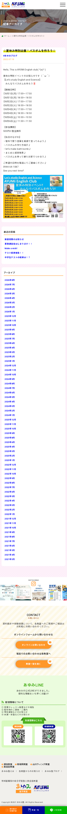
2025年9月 (10, 329)
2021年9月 (10, 532)
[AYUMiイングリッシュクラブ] (42, 788)
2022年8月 (10, 483)
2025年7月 (10, 339)
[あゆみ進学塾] (25, 788)
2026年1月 (10, 311)
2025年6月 (10, 343)
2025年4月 (10, 348)
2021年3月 (10, 559)
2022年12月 (10, 465)
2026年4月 (10, 298)
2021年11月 (10, 523)
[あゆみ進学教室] (31, 4)
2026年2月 (10, 307)
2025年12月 (10, 316)
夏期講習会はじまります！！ (18, 244)
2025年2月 (10, 356)
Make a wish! (11, 248)
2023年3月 (10, 451)
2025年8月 (10, 334)
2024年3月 (10, 406)
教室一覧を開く (33, 664)
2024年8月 (10, 383)
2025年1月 (10, 361)
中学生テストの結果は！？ (17, 257)
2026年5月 (10, 293)
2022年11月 (10, 469)
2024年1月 (10, 415)
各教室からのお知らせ (29, 771)
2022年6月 (10, 492)
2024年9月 (10, 379)
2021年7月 (10, 541)
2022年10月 (10, 474)
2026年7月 (10, 284)
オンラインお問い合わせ (33, 645)
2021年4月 (10, 555)
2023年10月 (10, 429)
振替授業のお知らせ (14, 239)
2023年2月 (10, 456)
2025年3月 (10, 352)
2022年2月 (10, 510)
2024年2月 (10, 410)
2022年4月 (10, 501)
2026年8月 (10, 280)
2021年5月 (10, 550)
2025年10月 (10, 325)
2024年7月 (10, 388)
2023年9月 (10, 433)
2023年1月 (10, 460)
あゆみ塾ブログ (52, 771)
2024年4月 (10, 401)
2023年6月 (10, 442)
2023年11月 (10, 424)
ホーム (7, 36)
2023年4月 (10, 447)
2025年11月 (10, 320)
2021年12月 (10, 519)
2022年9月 (10, 478)
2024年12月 (10, 365)
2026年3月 (10, 302)
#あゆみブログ (10, 56)
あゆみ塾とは (8, 771)
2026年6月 (10, 289)
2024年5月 (10, 397)
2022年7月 (10, 487)
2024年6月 (10, 392)
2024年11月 (10, 370)
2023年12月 (10, 420)
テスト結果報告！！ (14, 253)
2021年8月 (10, 537)
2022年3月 (10, 505)
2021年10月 (10, 528)
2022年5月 (10, 496)
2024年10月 (10, 374)
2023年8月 (10, 438)
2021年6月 (10, 546)
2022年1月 (10, 514)
